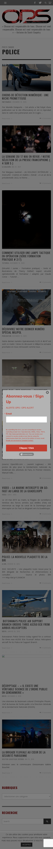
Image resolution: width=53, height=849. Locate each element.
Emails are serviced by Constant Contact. (19, 440)
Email (9, 414)
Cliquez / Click (26, 447)
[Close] (47, 392)
